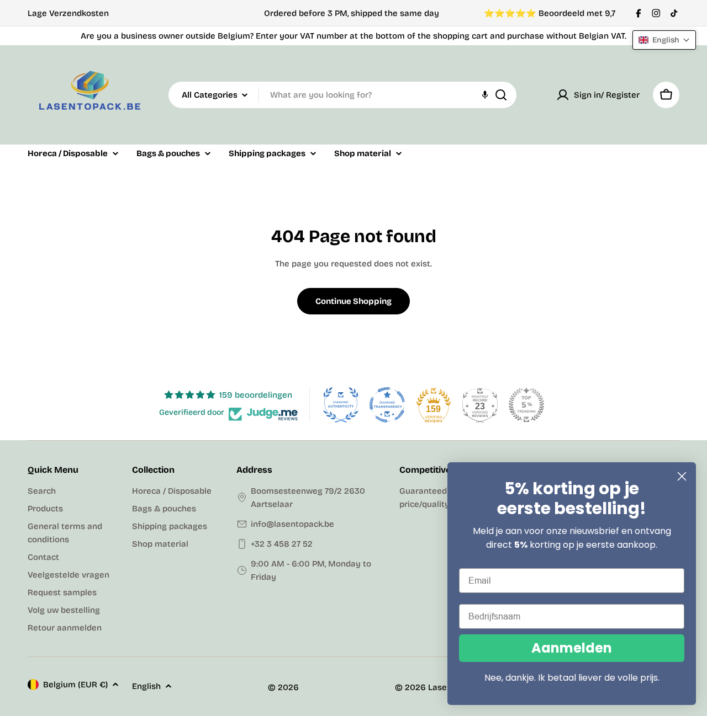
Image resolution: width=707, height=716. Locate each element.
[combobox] (342, 95)
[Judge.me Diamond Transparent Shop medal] (387, 405)
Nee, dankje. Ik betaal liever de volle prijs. (571, 677)
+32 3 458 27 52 (282, 544)
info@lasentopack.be (292, 524)
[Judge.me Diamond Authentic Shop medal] (340, 405)
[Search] (501, 94)
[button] (664, 40)
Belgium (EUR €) (75, 685)
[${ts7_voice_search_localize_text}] (485, 95)
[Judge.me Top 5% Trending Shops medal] (526, 405)
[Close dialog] (682, 476)
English (146, 686)
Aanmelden (571, 648)
